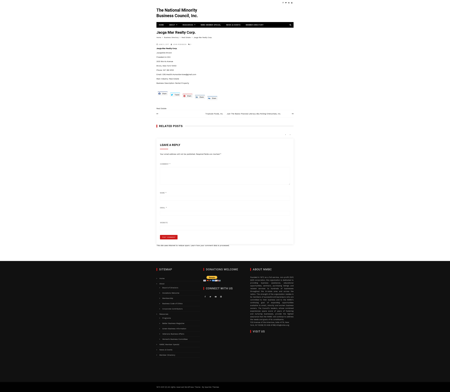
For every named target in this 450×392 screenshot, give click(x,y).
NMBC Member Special (211, 25)
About (172, 25)
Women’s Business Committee (175, 339)
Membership (167, 298)
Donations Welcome (170, 293)
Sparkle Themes (212, 387)
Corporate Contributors (172, 309)
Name (163, 193)
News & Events (233, 25)
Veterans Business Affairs (173, 334)
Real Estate (161, 108)
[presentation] (285, 135)
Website (164, 223)
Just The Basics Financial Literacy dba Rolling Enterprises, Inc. (254, 114)
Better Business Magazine (173, 323)
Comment (165, 164)
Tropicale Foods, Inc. (214, 114)
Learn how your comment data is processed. (210, 245)
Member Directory (254, 25)
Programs (166, 318)
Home (161, 25)
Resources (188, 25)
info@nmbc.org (282, 325)
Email (163, 208)
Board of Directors (170, 288)
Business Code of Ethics (172, 304)
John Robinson (179, 44)
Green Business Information (174, 329)
